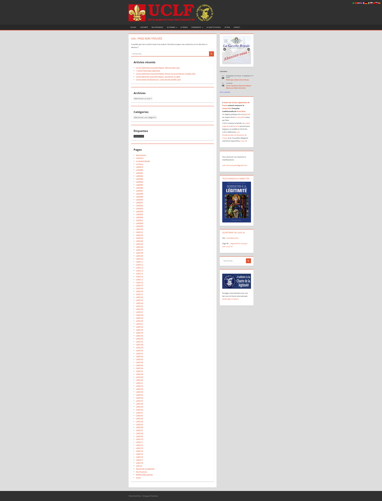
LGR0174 (139, 451)
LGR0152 (139, 386)
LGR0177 (139, 460)
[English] (361, 3)
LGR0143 (139, 359)
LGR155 (139, 466)
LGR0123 (139, 300)
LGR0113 (139, 267)
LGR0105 (139, 244)
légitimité (246, 114)
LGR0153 (139, 389)
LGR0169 (139, 436)
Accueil (133, 27)
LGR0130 (139, 321)
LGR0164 (139, 421)
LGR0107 (139, 250)
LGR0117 (139, 279)
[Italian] (369, 3)
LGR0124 (139, 303)
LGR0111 (139, 261)
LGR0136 (139, 338)
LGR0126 (139, 309)
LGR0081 (139, 173)
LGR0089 (139, 196)
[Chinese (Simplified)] (356, 3)
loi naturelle (239, 117)
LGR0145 (139, 365)
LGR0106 (139, 247)
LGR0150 (139, 380)
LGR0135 (139, 335)
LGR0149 (139, 377)
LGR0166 (139, 427)
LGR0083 (139, 179)
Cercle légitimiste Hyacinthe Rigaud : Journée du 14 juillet (158, 76)
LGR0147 (139, 371)
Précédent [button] (224, 49)
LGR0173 (139, 448)
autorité (236, 126)
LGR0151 (139, 383)
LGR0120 (139, 288)
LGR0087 (139, 190)
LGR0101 (139, 232)
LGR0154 (139, 392)
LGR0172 (139, 445)
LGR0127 (139, 312)
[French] (363, 3)
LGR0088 (139, 193)
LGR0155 (139, 395)
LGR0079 (139, 167)
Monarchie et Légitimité (145, 469)
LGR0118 (139, 282)
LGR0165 (139, 424)
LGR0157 (139, 401)
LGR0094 (139, 211)
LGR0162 (139, 415)
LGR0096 (139, 217)
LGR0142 (139, 356)
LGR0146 (139, 368)
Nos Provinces (157, 27)
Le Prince (184, 27)
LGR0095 (139, 214)
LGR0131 (139, 324)
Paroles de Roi (138, 136)
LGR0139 (139, 347)
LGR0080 (139, 170)
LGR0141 (139, 353)
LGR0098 (139, 223)
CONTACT (237, 27)
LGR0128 (139, 315)
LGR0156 (139, 398)
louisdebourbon (232, 238)
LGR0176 (139, 457)
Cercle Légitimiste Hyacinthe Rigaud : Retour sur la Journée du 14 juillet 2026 (165, 73)
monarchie (226, 108)
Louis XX (243, 141)
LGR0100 (139, 229)
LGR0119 (139, 285)
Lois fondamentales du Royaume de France (234, 135)
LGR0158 (139, 403)
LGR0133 (139, 330)
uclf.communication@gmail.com (234, 165)
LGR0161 (139, 412)
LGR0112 (139, 264)
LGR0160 (139, 409)
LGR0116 (139, 276)
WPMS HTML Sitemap (144, 474)
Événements (196, 27)
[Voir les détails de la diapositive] (236, 50)
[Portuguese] (374, 3)
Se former (171, 27)
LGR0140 (139, 350)
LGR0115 (139, 273)
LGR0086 (139, 188)
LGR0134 (139, 332)
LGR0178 (139, 463)
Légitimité (144, 27)
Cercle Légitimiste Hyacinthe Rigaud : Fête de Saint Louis (158, 68)
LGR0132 (139, 327)
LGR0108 (139, 253)
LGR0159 (139, 406)
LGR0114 (139, 270)
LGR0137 (139, 341)
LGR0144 (139, 362)
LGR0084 (139, 182)
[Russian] (376, 3)
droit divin (241, 111)
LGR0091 (139, 202)
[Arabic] (353, 3)
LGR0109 (139, 256)
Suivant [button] (248, 49)
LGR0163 (139, 418)
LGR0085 (139, 185)
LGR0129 (139, 318)
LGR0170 (139, 439)
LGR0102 (139, 235)
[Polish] (371, 3)
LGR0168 (139, 433)
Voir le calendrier (225, 92)
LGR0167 (139, 430)
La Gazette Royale (213, 27)
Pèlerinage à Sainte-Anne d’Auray (237, 80)
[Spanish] (379, 3)
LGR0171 (139, 442)
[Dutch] (358, 3)
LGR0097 (139, 220)
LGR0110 (139, 259)
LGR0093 (139, 208)
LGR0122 (139, 297)
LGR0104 (139, 241)
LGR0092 (139, 205)
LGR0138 (139, 344)
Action (227, 27)
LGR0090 (139, 199)
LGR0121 (139, 294)
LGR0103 (139, 238)
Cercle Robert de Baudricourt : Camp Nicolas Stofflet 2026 (158, 79)
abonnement (141, 155)
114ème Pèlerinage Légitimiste (148, 71)
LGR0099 (139, 226)
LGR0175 (139, 454)
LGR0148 (139, 374)
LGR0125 (139, 306)
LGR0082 (139, 176)
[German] (366, 3)
